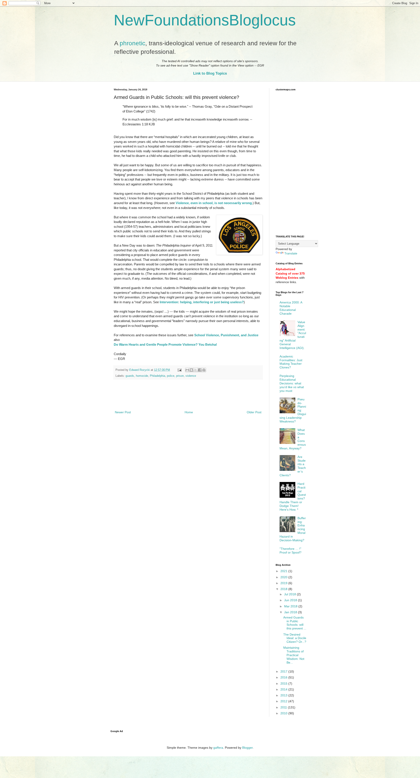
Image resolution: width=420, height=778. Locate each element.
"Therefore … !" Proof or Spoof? (290, 550)
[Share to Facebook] (200, 370)
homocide (142, 375)
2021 (284, 571)
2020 (284, 577)
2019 (284, 583)
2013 (284, 695)
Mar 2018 (291, 606)
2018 (284, 589)
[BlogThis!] (191, 370)
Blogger (247, 747)
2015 (284, 683)
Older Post (254, 412)
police (170, 375)
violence (191, 375)
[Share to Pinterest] (204, 370)
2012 (284, 701)
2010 (284, 713)
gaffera (218, 747)
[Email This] (187, 370)
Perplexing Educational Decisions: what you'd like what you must (292, 383)
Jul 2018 (290, 594)
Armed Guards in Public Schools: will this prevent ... (294, 623)
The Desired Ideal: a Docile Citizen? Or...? (294, 638)
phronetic (132, 43)
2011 (284, 707)
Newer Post (123, 412)
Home (189, 412)
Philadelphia (157, 375)
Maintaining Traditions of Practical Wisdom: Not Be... (293, 655)
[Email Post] (179, 369)
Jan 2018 (291, 612)
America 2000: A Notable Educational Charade (291, 308)
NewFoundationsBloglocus (205, 20)
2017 (284, 671)
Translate (290, 253)
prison (180, 375)
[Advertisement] (188, 397)
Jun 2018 (291, 600)
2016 (284, 677)
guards (130, 375)
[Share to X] (195, 370)
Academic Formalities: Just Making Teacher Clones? (291, 362)
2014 (284, 689)
